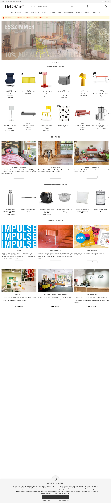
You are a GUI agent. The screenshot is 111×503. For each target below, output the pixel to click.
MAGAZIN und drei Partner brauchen (24, 486)
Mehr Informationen (64, 500)
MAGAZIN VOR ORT (92, 294)
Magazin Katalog (92, 250)
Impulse (19, 250)
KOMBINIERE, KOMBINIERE (92, 167)
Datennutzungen (70, 486)
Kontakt (13, 1)
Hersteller (8, 1)
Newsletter (18, 1)
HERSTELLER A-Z (18, 294)
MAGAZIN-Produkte (55, 250)
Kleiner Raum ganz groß (19, 167)
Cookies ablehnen (46, 500)
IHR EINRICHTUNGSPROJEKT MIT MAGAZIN (55, 294)
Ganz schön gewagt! (55, 167)
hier (72, 491)
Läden (3, 1)
